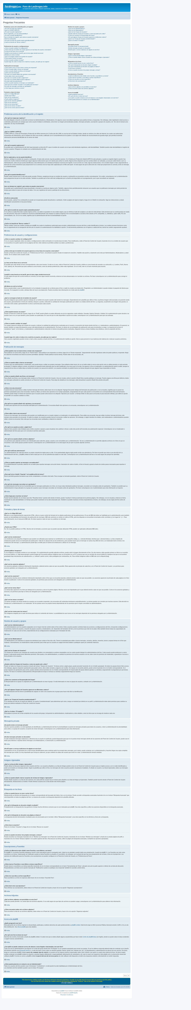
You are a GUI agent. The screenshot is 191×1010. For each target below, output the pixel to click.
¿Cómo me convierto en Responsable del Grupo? (81, 35)
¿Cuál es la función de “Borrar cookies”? (15, 42)
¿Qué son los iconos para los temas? (14, 107)
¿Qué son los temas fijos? (11, 104)
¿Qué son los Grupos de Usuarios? (77, 32)
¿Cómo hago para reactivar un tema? (14, 88)
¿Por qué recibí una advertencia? (13, 81)
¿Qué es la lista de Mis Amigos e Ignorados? (80, 55)
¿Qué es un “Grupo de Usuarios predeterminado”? (81, 38)
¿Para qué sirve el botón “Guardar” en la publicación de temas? (21, 84)
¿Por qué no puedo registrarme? (13, 32)
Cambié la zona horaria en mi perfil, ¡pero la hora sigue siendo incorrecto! (23, 53)
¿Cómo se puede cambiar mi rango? (14, 60)
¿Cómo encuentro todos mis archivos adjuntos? (81, 88)
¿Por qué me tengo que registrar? (13, 28)
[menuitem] (17, 14)
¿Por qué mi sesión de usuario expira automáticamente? (19, 40)
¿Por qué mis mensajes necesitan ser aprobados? (17, 86)
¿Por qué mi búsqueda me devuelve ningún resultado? (82, 65)
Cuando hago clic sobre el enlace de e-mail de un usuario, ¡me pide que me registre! (26, 61)
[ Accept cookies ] (67, 983)
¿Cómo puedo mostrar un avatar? (13, 58)
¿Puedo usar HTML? (9, 95)
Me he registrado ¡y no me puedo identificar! (16, 33)
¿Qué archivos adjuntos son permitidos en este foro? (82, 87)
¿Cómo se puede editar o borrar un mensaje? (16, 69)
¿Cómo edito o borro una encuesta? (14, 76)
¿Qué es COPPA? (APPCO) (11, 30)
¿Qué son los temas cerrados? (12, 105)
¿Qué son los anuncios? (10, 102)
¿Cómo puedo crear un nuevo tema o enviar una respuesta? (20, 67)
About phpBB (21, 927)
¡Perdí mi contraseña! (10, 38)
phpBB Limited (75, 925)
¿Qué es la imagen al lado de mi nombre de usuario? (18, 56)
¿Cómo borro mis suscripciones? (77, 81)
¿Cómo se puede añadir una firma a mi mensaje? (17, 71)
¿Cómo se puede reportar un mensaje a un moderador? (19, 83)
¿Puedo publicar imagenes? (11, 99)
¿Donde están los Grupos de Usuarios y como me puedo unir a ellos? (86, 33)
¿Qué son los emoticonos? (11, 97)
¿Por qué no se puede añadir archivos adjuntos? (17, 79)
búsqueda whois (24, 950)
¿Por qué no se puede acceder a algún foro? (16, 77)
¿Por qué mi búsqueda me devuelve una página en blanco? (84, 66)
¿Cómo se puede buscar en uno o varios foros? (81, 63)
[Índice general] (13, 7)
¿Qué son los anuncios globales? (13, 100)
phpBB (81, 290)
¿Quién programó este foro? (75, 94)
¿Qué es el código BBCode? (11, 94)
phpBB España (73, 992)
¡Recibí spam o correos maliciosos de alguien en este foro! (83, 49)
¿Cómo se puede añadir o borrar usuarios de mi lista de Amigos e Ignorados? (88, 57)
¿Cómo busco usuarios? (74, 68)
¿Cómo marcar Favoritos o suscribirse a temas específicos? (84, 77)
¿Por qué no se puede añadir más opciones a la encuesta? (20, 74)
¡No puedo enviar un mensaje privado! (78, 46)
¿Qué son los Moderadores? (75, 30)
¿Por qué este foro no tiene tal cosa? (78, 96)
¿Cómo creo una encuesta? (11, 72)
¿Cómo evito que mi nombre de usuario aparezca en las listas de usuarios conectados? (27, 49)
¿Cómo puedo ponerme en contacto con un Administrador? (84, 99)
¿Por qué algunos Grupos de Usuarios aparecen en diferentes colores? (87, 37)
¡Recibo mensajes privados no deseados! (79, 48)
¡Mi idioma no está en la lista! (12, 55)
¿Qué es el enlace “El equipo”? (76, 40)
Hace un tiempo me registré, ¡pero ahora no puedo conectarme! (21, 37)
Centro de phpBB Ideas (89, 937)
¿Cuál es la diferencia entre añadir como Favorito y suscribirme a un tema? (88, 76)
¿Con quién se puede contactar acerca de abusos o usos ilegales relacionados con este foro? (93, 97)
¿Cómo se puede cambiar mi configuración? (16, 48)
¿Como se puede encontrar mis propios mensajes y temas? (84, 70)
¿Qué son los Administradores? (76, 28)
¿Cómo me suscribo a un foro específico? (79, 79)
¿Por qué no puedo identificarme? (13, 35)
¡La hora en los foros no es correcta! (14, 51)
